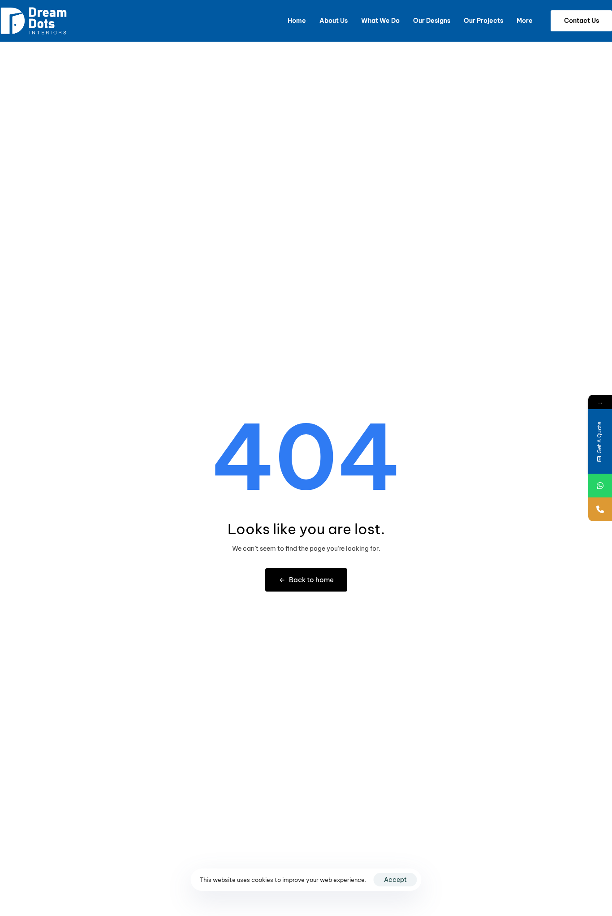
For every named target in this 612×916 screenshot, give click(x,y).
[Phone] (600, 509)
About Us (333, 21)
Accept (395, 880)
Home (297, 21)
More (525, 21)
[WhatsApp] (600, 485)
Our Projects (483, 21)
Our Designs (431, 21)
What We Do (380, 21)
